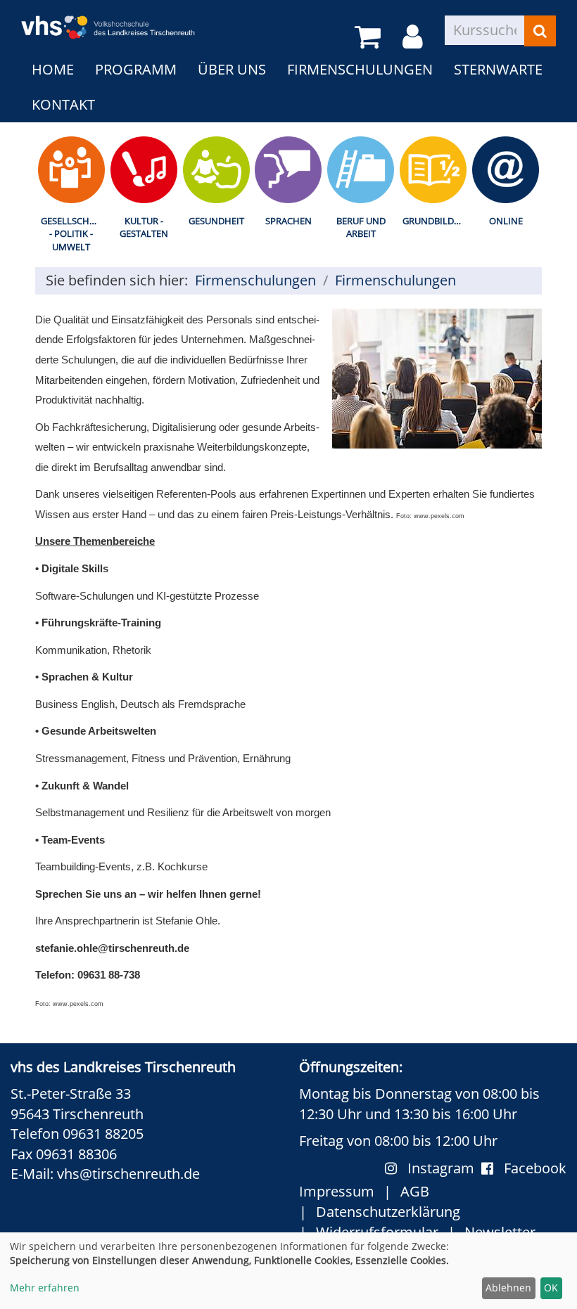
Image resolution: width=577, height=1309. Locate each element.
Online (506, 220)
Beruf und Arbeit (361, 227)
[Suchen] (540, 30)
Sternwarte (498, 69)
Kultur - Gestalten (144, 227)
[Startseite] (108, 18)
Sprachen (288, 220)
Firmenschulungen (360, 69)
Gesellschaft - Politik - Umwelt (73, 233)
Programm (136, 69)
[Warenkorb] (370, 37)
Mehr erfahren (45, 1287)
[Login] (415, 37)
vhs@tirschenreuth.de (128, 1173)
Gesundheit (216, 220)
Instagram (444, 1168)
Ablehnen (508, 1287)
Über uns (232, 69)
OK (551, 1287)
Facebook (535, 1168)
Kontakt (63, 104)
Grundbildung (435, 220)
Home (53, 69)
